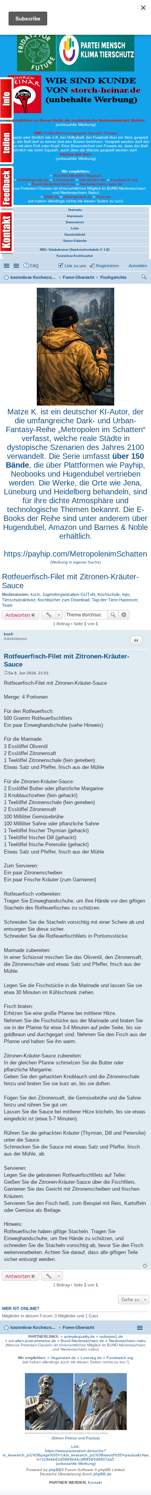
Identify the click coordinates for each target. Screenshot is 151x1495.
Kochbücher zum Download (63, 599)
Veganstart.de (63, 1358)
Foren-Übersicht (78, 1327)
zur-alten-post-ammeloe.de (32, 1341)
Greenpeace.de (77, 197)
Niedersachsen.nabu (127, 1341)
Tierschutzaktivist (18, 599)
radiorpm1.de (111, 1336)
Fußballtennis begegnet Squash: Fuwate (75, 133)
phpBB (55, 1470)
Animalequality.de (33, 180)
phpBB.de (102, 1474)
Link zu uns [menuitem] (75, 265)
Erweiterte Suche (124, 614)
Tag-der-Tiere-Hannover (115, 599)
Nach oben (145, 1266)
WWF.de (51, 197)
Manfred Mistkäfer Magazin (77, 175)
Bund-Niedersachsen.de (53, 184)
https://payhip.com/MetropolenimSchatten (75, 554)
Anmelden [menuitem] (138, 265)
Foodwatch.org (124, 180)
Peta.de (103, 197)
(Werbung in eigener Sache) (75, 562)
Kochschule (109, 594)
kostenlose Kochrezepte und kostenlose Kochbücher (33, 1327)
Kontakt (95, 1482)
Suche (113, 614)
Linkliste (17, 265)
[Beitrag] (6, 673)
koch (35, 594)
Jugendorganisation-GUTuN (68, 594)
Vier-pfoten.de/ (92, 180)
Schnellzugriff (7, 265)
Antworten (17, 614)
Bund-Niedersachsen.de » (85, 1341)
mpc (126, 594)
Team (7, 605)
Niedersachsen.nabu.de (101, 184)
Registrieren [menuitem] (107, 265)
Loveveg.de (64, 180)
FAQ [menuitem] (34, 265)
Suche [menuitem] (144, 278)
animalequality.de (79, 1336)
